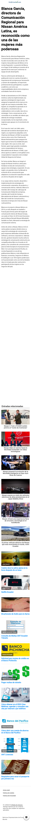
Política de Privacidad (9, 795)
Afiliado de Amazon (17, 805)
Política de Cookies (8, 792)
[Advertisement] (15, 335)
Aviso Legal (6, 790)
